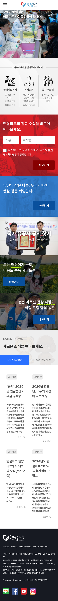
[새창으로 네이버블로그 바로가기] (6, 591)
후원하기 (44, 205)
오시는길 (6, 547)
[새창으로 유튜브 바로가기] (24, 591)
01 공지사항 (14, 360)
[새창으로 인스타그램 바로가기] (33, 591)
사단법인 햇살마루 (29, 5)
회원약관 (14, 547)
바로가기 (14, 281)
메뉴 (5, 5)
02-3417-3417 (17, 563)
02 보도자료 (43, 360)
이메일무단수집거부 (40, 547)
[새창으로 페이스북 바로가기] (15, 591)
